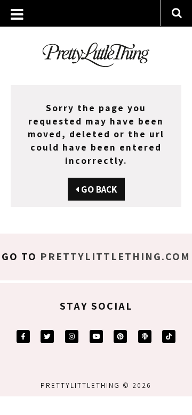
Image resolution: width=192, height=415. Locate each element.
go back (98, 189)
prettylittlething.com (115, 256)
